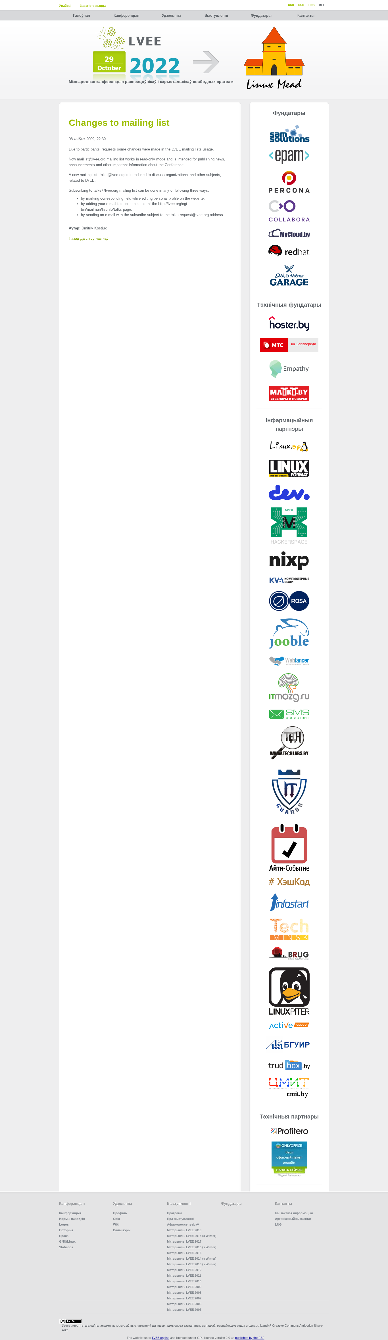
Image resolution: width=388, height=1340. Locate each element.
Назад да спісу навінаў (89, 238)
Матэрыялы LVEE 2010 (184, 1281)
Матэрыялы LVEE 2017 (184, 1241)
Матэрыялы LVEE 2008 (184, 1292)
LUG (278, 1224)
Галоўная (81, 15)
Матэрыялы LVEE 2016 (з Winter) (191, 1247)
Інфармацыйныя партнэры (289, 424)
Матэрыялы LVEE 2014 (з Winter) (191, 1258)
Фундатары (261, 15)
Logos (64, 1224)
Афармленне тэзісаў (183, 1224)
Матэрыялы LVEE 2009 (184, 1287)
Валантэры (121, 1230)
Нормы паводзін (72, 1218)
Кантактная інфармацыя (294, 1213)
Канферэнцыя (126, 15)
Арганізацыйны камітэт (293, 1218)
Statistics (66, 1247)
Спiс (116, 1218)
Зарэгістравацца (93, 5)
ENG (311, 5)
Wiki (116, 1224)
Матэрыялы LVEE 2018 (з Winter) (191, 1235)
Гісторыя (66, 1230)
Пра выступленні (180, 1218)
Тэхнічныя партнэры (289, 1116)
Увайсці (65, 5)
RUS (301, 5)
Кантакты (305, 15)
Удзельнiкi (171, 15)
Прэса (63, 1235)
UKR (291, 5)
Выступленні (216, 15)
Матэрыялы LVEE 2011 (184, 1275)
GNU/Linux (67, 1241)
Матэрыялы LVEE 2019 (184, 1230)
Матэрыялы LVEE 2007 (184, 1298)
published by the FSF (249, 1337)
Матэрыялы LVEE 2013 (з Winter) (191, 1264)
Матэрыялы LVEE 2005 (184, 1309)
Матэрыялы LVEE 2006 (184, 1304)
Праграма (174, 1213)
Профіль (120, 1213)
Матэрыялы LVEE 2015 (184, 1253)
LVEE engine (160, 1337)
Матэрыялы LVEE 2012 (184, 1270)
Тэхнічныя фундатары (289, 305)
